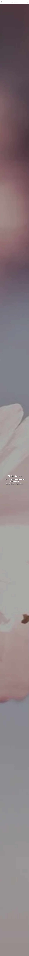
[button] (1, 2)
